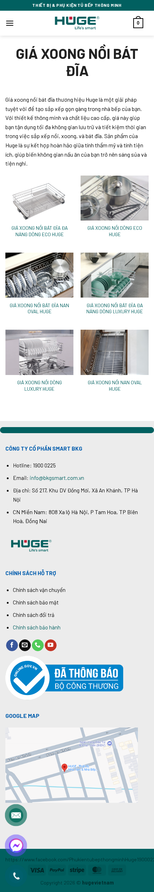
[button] (9, 23)
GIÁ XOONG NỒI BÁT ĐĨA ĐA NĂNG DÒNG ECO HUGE (39, 231)
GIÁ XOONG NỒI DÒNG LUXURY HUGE (39, 385)
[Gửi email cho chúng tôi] (25, 645)
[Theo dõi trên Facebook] (12, 645)
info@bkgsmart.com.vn (57, 478)
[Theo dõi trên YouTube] (51, 645)
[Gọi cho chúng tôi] (38, 645)
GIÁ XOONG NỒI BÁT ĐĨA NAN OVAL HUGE (39, 308)
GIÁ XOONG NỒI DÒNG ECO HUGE (114, 231)
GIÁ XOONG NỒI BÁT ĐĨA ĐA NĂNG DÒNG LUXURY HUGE (114, 308)
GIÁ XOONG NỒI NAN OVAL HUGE (115, 385)
